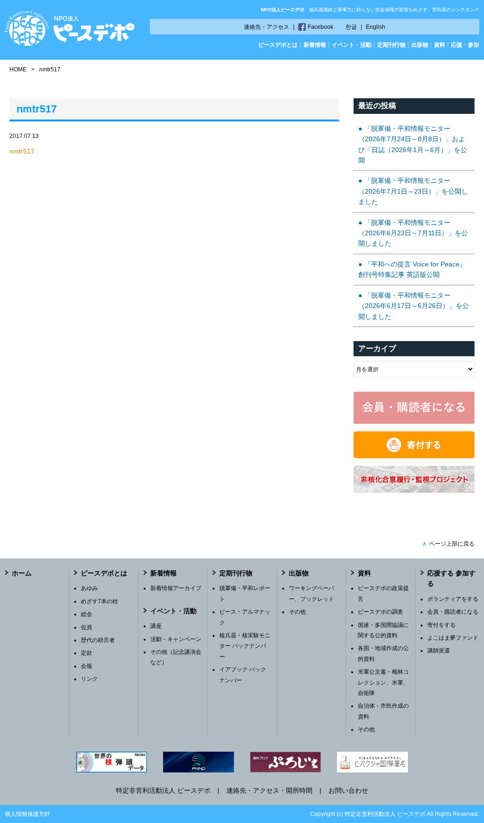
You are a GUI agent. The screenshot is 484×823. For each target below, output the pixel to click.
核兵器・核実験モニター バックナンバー (244, 646)
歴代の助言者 (98, 640)
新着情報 (314, 45)
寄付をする (441, 625)
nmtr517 (22, 151)
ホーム (22, 573)
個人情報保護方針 (27, 814)
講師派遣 (438, 650)
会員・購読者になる (452, 612)
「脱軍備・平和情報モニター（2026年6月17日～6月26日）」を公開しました (413, 305)
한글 (351, 27)
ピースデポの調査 (380, 612)
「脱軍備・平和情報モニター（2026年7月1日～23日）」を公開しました (413, 191)
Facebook (320, 27)
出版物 (419, 45)
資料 (439, 45)
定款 (86, 653)
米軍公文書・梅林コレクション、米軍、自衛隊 (383, 682)
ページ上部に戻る (448, 543)
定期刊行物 (391, 45)
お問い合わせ (348, 790)
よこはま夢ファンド (452, 637)
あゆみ (89, 588)
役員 (86, 627)
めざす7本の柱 (99, 601)
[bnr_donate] (414, 456)
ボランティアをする (452, 599)
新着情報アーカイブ (175, 588)
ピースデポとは (278, 45)
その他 (297, 612)
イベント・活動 (352, 45)
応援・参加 (465, 45)
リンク (89, 679)
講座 (156, 626)
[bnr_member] (414, 421)
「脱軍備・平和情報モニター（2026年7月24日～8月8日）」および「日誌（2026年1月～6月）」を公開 (412, 144)
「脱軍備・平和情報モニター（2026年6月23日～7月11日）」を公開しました (413, 233)
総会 (86, 614)
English (375, 27)
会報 (86, 666)
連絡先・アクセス (266, 27)
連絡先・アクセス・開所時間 (269, 790)
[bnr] (414, 490)
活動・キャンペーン (175, 639)
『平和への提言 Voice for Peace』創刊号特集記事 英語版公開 (412, 269)
